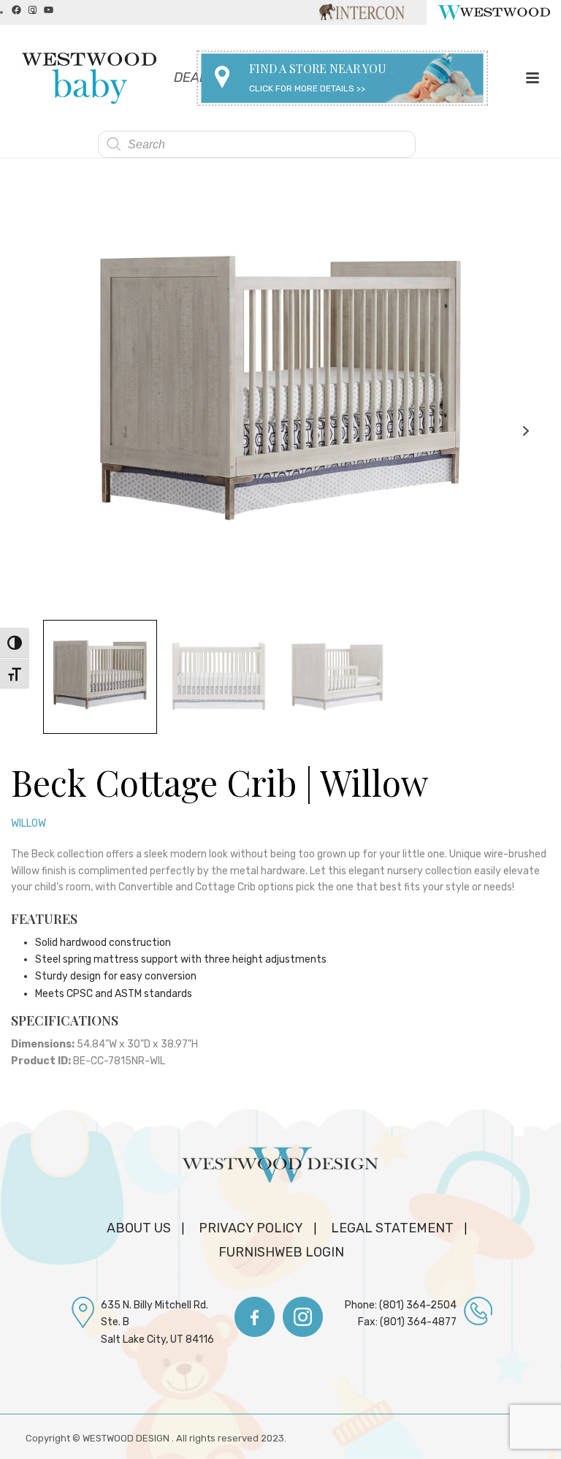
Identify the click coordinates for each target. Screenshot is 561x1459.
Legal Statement (392, 1228)
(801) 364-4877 (418, 1322)
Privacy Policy (251, 1228)
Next (525, 430)
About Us (139, 1228)
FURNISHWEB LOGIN (281, 1252)
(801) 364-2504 (418, 1305)
